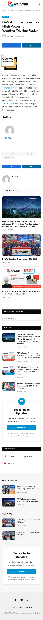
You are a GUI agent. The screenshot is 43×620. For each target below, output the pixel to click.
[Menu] (3, 4)
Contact (28, 607)
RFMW (11, 36)
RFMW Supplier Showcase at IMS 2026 (19, 259)
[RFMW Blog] (21, 4)
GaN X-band (23, 154)
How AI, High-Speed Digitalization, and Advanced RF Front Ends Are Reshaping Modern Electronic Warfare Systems (20, 224)
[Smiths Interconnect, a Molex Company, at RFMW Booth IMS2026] (8, 386)
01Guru (37, 613)
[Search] (39, 4)
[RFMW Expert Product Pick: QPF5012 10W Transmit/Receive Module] (21, 277)
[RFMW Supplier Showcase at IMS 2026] (21, 245)
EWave (5, 17)
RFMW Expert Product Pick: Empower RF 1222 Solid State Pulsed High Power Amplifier (28, 355)
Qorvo (33, 154)
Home (4, 11)
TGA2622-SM (8, 88)
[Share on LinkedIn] (31, 45)
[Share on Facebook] (11, 45)
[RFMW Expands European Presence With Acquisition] (8, 502)
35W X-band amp (9, 154)
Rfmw (20, 607)
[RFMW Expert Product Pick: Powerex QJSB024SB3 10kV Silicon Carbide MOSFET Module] (8, 370)
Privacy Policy (22, 436)
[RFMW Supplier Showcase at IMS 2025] (8, 535)
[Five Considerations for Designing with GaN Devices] (8, 489)
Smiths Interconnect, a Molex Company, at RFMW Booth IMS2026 (28, 386)
